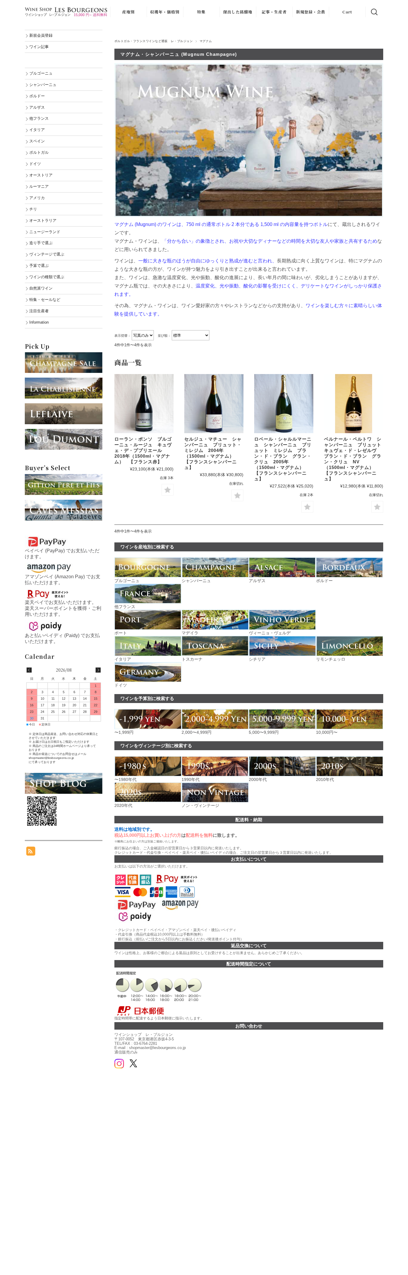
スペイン (37, 141)
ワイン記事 (39, 46)
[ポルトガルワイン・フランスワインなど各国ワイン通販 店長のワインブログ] (63, 775)
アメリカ (37, 198)
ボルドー (37, 96)
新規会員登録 (41, 35)
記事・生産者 (274, 12)
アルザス (37, 107)
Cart (347, 12)
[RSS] (30, 852)
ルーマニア (39, 186)
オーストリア (41, 175)
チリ (33, 209)
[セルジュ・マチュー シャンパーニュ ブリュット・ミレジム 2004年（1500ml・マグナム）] (213, 403)
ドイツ (35, 164)
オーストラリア (42, 220)
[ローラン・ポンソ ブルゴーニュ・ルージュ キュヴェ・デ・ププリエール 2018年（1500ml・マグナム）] (144, 403)
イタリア (37, 129)
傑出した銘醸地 (237, 12)
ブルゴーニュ (41, 73)
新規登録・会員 (310, 12)
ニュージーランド (44, 232)
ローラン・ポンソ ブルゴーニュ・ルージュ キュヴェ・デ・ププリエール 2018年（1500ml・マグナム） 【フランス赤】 (143, 450)
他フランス (39, 118)
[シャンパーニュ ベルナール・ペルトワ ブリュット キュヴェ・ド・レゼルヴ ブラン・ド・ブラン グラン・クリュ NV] (353, 403)
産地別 (128, 12)
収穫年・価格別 (165, 12)
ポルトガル (39, 152)
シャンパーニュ (42, 84)
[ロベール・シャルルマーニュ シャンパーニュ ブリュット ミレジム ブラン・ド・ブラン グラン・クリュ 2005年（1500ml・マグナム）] (283, 403)
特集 (201, 12)
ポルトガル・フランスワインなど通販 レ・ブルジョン (153, 41)
